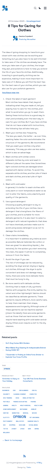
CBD (14, 390)
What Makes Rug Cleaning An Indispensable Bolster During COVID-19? (26, 349)
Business (5, 390)
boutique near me (10, 92)
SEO (4, 425)
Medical (25, 413)
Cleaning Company (19, 394)
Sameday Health (33, 421)
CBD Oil (34, 390)
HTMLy (39, 463)
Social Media (33, 425)
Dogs (17, 398)
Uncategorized (33, 21)
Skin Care (22, 425)
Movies (34, 413)
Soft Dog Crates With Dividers (18, 343)
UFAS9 (22, 429)
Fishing (33, 402)
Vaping (36, 429)
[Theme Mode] (40, 7)
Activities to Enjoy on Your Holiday (10, 380)
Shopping (12, 425)
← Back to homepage (12, 440)
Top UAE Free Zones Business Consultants (34, 380)
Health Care (38, 405)
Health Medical (25, 405)
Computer (33, 394)
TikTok (5, 429)
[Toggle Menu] (45, 8)
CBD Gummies (23, 390)
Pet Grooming (34, 417)
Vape (29, 429)
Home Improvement (9, 409)
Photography (7, 421)
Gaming (5, 405)
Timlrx (28, 467)
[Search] (35, 8)
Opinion (7, 369)
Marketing (15, 413)
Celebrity (6, 394)
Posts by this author (27, 39)
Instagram (23, 409)
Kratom (5, 413)
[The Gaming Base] (6, 8)
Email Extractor (28, 398)
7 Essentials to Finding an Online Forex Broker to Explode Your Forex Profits (25, 356)
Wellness (6, 432)
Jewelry (33, 409)
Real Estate (20, 421)
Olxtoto (6, 417)
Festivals (6, 402)
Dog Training (7, 398)
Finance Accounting (20, 402)
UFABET (14, 429)
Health (14, 405)
